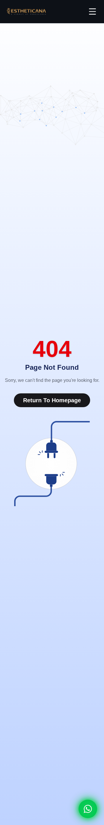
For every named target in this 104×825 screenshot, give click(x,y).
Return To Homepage (52, 400)
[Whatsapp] (88, 809)
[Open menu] (92, 11)
